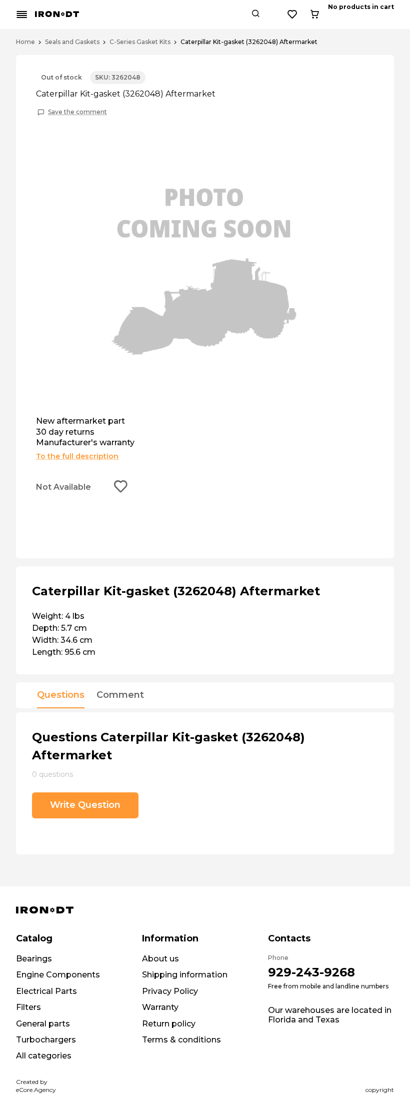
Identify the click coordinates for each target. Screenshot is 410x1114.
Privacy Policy (170, 991)
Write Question (85, 804)
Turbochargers (46, 1039)
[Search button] (255, 15)
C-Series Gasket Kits (140, 42)
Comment (120, 695)
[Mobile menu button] (22, 15)
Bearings (34, 958)
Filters (28, 1007)
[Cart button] (314, 14)
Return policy (169, 1023)
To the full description (77, 456)
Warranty (160, 1007)
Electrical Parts (46, 991)
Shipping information (185, 974)
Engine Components (58, 974)
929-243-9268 (311, 972)
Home (25, 42)
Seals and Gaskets (72, 42)
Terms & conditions (181, 1039)
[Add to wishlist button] (121, 487)
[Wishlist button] (292, 14)
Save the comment (77, 112)
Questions (60, 695)
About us (160, 958)
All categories (44, 1055)
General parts (43, 1023)
